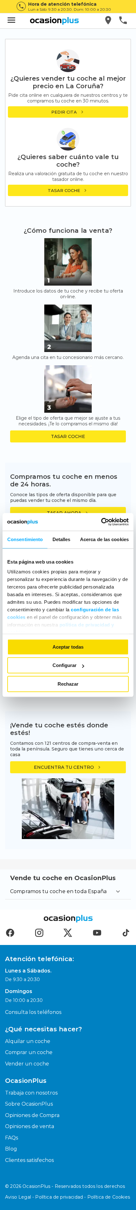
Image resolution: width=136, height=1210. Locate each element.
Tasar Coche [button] (68, 436)
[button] (68, 190)
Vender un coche (27, 1064)
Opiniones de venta (29, 1126)
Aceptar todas (68, 647)
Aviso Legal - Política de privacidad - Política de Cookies (67, 1197)
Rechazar (68, 684)
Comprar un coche (29, 1052)
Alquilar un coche (27, 1041)
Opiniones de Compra (32, 1115)
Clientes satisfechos (29, 1160)
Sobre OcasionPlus (29, 1104)
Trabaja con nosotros (31, 1093)
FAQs (11, 1138)
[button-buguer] (11, 21)
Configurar (65, 665)
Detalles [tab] (62, 539)
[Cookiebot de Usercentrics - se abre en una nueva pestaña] (101, 522)
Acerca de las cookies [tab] (104, 539)
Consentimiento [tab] (25, 539)
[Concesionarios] (108, 20)
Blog (11, 1149)
